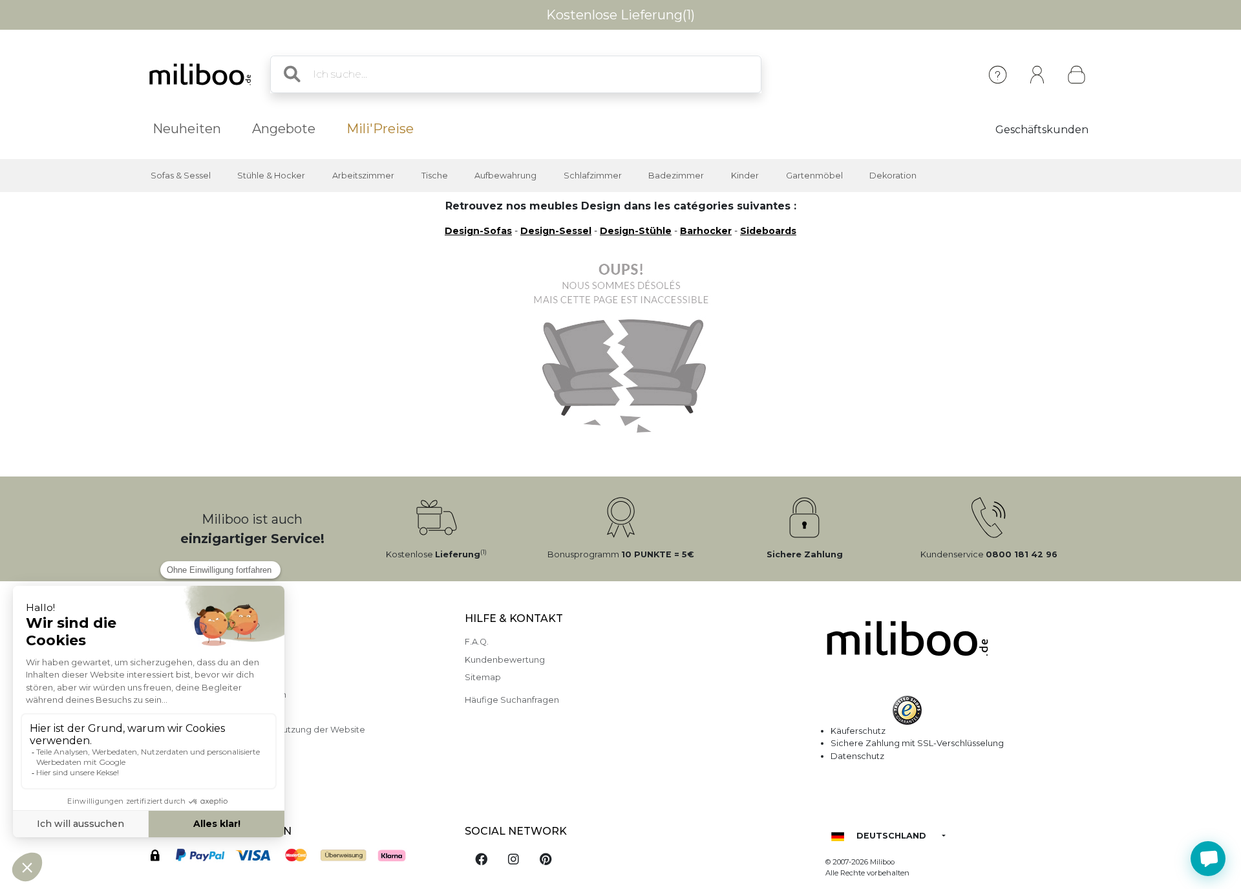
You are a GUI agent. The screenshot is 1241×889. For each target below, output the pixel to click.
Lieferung (157, 677)
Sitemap (483, 677)
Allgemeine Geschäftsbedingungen (211, 695)
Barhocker (706, 231)
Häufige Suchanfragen (512, 700)
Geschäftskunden (1041, 129)
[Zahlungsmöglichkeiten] (293, 857)
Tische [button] (434, 175)
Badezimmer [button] (676, 175)
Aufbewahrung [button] (505, 175)
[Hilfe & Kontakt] (997, 74)
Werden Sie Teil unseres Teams (201, 782)
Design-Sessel (555, 231)
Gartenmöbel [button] (814, 175)
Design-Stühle (636, 231)
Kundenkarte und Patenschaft (199, 765)
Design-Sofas (478, 231)
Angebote (283, 128)
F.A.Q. (477, 642)
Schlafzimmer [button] (593, 175)
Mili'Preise (380, 128)
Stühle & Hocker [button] (271, 175)
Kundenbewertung (505, 660)
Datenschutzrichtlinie (181, 712)
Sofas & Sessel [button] (181, 175)
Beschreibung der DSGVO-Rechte (209, 748)
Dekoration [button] (893, 175)
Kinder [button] (745, 175)
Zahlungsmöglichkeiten (186, 660)
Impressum (160, 642)
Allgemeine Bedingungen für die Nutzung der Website (251, 729)
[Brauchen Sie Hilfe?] (1208, 858)
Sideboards (768, 231)
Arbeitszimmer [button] (363, 175)
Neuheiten (187, 128)
